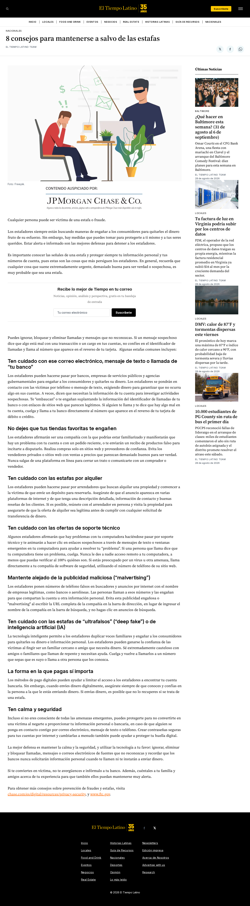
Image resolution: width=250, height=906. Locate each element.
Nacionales (213, 21)
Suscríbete (221, 8)
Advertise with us (153, 864)
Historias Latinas (157, 21)
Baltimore (202, 111)
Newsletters (150, 843)
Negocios (110, 21)
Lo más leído (118, 879)
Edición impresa (152, 850)
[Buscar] (7, 8)
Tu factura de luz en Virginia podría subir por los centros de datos (215, 226)
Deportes (116, 864)
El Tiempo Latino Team (21, 47)
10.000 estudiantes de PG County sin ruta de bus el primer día (216, 416)
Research (148, 872)
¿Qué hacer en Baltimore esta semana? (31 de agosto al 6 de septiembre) (210, 127)
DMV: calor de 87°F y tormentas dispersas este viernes (215, 329)
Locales (48, 21)
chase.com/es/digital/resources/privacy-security (46, 794)
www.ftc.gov (100, 794)
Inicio (32, 21)
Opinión (115, 872)
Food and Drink (70, 21)
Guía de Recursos (187, 21)
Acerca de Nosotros (155, 857)
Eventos (92, 21)
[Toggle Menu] (240, 9)
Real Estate (131, 21)
